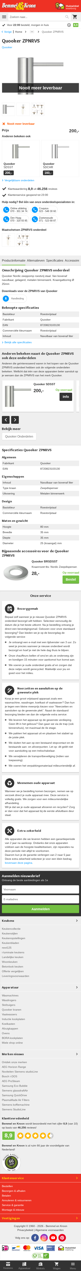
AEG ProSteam (11, 1081)
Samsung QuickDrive (14, 1095)
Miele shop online (12, 1042)
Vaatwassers (9, 1014)
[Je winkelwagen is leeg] (75, 17)
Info (66, 397)
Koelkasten (8, 1023)
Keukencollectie (11, 928)
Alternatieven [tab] (36, 260)
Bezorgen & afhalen (13, 1190)
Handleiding (17, 298)
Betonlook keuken (12, 966)
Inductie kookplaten (13, 1019)
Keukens (8, 920)
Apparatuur (10, 987)
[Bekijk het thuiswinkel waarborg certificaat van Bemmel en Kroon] (67, 6)
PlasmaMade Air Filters (15, 1099)
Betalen (6, 1195)
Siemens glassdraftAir (15, 1090)
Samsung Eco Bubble (15, 1085)
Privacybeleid (25, 1229)
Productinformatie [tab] (13, 260)
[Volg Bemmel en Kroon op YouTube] (53, 1238)
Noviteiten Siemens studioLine (20, 1071)
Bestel (71, 579)
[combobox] (39, 17)
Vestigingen (11, 1218)
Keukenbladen (10, 942)
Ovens (6, 1033)
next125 (6, 947)
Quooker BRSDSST (44, 561)
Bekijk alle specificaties (18, 342)
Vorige (8, 31)
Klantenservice (13, 1178)
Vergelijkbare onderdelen (19, 180)
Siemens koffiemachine (16, 1104)
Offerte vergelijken (13, 971)
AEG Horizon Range (14, 1066)
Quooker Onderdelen (19, 436)
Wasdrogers (9, 1000)
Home (18, 31)
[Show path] (32, 31)
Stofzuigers (8, 1004)
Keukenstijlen (10, 933)
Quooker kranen (11, 1009)
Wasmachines (10, 995)
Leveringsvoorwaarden (15, 975)
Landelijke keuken (12, 957)
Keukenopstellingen (13, 938)
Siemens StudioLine (14, 1109)
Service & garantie (13, 1205)
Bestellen (7, 1186)
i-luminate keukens (13, 952)
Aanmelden (40, 909)
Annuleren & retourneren (16, 1200)
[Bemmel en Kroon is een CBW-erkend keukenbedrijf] (40, 1255)
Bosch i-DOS (9, 1076)
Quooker (7, 47)
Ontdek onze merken (14, 1062)
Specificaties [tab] (54, 260)
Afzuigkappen (10, 1028)
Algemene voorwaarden (49, 1229)
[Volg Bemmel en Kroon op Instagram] (44, 1238)
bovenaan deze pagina (18, 862)
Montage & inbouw (13, 1209)
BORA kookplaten (12, 1037)
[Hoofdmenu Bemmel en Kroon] (4, 17)
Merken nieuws (13, 1054)
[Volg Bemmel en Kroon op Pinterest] (62, 1238)
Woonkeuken (10, 961)
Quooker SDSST (44, 384)
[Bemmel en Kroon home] (19, 6)
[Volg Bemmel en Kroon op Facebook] (35, 1238)
